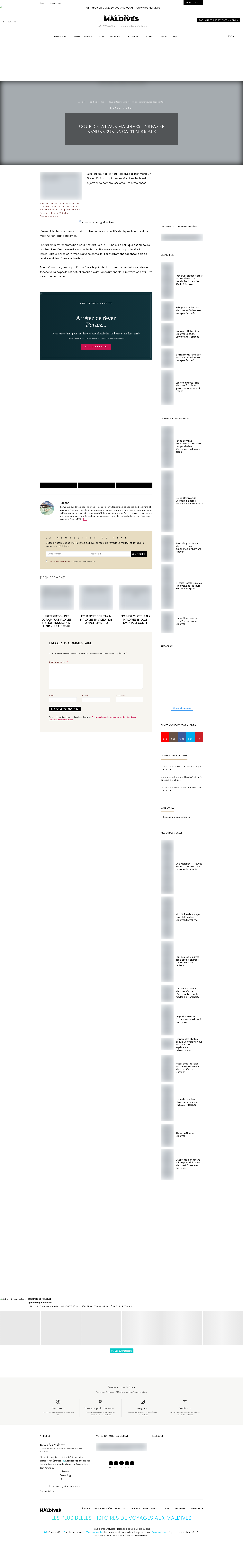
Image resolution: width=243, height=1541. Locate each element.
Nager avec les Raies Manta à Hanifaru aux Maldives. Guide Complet (187, 1067)
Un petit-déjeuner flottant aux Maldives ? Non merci (188, 1019)
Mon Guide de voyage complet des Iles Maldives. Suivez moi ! (187, 917)
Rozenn (64, 503)
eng (174, 36)
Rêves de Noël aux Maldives (186, 1135)
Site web (121, 695)
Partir (164, 36)
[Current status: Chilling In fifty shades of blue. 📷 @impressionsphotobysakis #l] (186, 695)
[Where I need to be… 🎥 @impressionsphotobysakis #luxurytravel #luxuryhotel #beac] (169, 661)
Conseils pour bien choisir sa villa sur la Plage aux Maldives (187, 1102)
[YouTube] (224, 36)
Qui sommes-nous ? (55, 3)
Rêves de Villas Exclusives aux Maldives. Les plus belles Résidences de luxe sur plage (189, 446)
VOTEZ (118, 460)
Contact (42, 3)
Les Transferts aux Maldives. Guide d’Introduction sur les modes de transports (187, 992)
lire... (85, 519)
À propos (86, 1508)
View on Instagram (182, 708)
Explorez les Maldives (82, 36)
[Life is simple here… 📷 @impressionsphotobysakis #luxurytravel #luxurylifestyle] (169, 695)
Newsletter (180, 1508)
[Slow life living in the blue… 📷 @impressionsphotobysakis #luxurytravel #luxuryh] (186, 661)
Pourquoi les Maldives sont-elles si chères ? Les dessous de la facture (187, 961)
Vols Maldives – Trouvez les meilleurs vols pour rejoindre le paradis (189, 866)
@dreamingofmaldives (40, 1302)
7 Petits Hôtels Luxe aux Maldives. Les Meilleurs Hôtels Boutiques (189, 585)
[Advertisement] (121, 61)
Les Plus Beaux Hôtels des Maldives (109, 1508)
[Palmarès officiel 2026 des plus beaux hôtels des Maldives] (121, 8)
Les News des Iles (96, 102)
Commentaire (58, 662)
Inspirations (115, 36)
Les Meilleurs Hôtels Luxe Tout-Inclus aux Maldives (187, 621)
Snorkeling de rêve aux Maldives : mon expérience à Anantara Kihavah (188, 547)
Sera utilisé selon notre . (72, 562)
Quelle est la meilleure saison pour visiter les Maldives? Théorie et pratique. (188, 1164)
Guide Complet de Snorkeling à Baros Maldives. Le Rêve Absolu (189, 500)
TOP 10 (101, 36)
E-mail (87, 695)
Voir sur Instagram (123, 1351)
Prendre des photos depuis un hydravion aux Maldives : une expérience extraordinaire (189, 1044)
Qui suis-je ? (45, 1491)
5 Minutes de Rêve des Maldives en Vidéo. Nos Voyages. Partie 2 (188, 357)
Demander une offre (96, 347)
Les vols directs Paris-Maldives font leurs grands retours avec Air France (189, 387)
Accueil (48, 36)
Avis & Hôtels (133, 36)
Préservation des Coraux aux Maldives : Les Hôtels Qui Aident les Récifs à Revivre (56, 621)
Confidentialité (196, 1508)
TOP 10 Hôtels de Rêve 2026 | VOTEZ (144, 1508)
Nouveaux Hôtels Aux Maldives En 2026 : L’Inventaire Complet (135, 619)
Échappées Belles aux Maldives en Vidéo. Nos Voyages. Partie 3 (96, 619)
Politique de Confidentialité (83, 562)
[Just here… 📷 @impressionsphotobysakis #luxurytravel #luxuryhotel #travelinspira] (169, 678)
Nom (53, 695)
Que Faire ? (150, 36)
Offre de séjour (61, 36)
